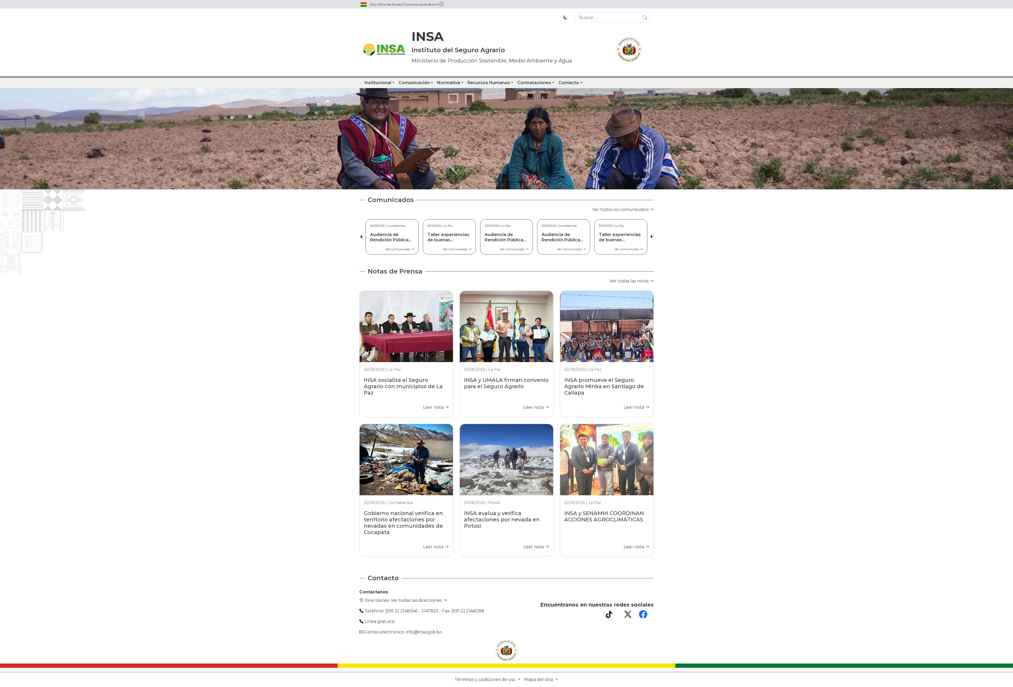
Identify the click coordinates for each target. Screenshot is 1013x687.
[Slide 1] (492, 182)
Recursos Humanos (488, 82)
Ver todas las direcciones (417, 600)
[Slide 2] (502, 182)
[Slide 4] (521, 182)
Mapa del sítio (539, 679)
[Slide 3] (511, 182)
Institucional (378, 82)
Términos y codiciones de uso (486, 679)
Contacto (568, 82)
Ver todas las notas (629, 281)
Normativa (448, 82)
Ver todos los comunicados (620, 209)
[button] (651, 237)
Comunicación (414, 82)
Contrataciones (534, 82)
